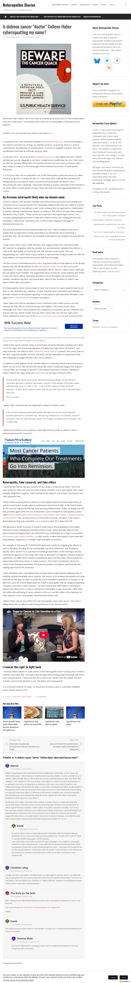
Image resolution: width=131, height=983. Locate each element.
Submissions (85, 4)
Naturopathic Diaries (19, 5)
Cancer (23, 696)
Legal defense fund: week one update (52, 723)
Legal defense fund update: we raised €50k (32, 723)
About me (16, 696)
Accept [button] (123, 977)
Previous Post (24, 745)
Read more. (105, 53)
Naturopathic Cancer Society (50, 266)
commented (40, 373)
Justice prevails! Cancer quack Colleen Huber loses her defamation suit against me (11, 725)
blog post (105, 161)
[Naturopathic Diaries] (5, 17)
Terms (103, 4)
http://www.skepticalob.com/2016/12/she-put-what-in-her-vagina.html (32, 907)
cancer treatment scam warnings (50, 316)
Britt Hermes (28, 37)
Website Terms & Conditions (105, 327)
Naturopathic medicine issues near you (62, 16)
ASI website (98, 183)
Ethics (29, 696)
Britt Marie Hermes (60, 4)
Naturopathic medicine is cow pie (106, 220)
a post (38, 521)
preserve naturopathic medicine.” (20, 536)
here (51, 133)
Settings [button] (113, 977)
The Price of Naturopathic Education (108, 232)
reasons (63, 819)
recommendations (21, 297)
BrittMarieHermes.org (53, 141)
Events (95, 4)
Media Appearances (92, 16)
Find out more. (113, 271)
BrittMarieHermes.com (45, 157)
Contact (73, 4)
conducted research (42, 351)
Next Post (64, 745)
